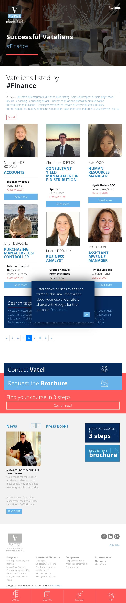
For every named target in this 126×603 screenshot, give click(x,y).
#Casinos (69, 101)
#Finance (49, 97)
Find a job (40, 560)
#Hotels (22, 97)
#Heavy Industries (83, 105)
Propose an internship (76, 563)
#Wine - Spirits (111, 109)
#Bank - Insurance (52, 101)
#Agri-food (107, 97)
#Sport (86, 109)
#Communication (94, 101)
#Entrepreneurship (89, 97)
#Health (64, 109)
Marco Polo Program (16, 567)
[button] (33, 425)
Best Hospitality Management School (46, 575)
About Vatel (100, 564)
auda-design (55, 585)
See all (11, 117)
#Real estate (64, 105)
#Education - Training (34, 105)
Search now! (63, 405)
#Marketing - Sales (67, 97)
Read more (20, 196)
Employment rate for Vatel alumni (46, 569)
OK (86, 314)
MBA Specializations (16, 573)
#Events (52, 105)
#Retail (80, 101)
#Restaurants (36, 97)
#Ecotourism (13, 105)
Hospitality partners (74, 560)
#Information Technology (21, 109)
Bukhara (115, 545)
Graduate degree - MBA (17, 570)
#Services (75, 109)
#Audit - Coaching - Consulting (23, 101)
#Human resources (48, 109)
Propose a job (72, 567)
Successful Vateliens (46, 563)
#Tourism (96, 109)
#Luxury (99, 105)
